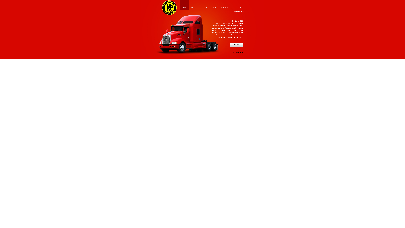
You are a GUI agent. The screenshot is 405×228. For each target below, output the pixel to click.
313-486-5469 (239, 11)
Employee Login (237, 52)
